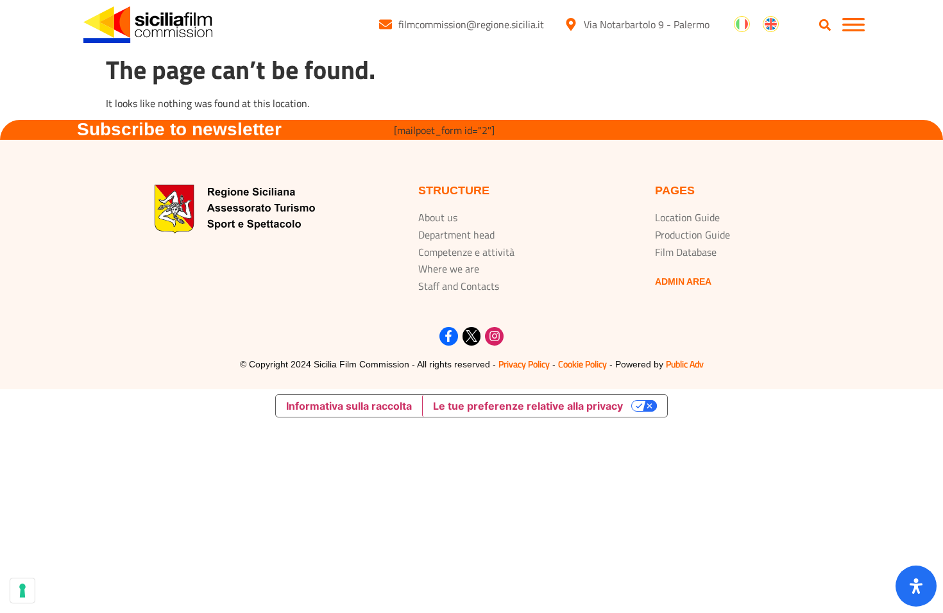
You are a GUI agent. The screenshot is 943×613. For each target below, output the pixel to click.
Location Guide (687, 217)
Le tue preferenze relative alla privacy (528, 405)
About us (437, 217)
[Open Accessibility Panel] (916, 586)
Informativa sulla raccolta (349, 405)
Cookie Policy (582, 364)
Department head (456, 234)
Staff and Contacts (458, 286)
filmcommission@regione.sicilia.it (471, 24)
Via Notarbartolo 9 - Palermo (646, 24)
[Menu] (853, 25)
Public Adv (685, 364)
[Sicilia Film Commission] (147, 24)
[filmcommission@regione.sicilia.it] (385, 24)
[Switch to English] (770, 24)
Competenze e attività (466, 252)
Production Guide (692, 234)
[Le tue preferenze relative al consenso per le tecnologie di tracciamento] (22, 590)
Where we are (448, 268)
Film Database (686, 252)
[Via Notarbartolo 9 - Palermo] (571, 24)
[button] (825, 25)
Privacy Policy (524, 364)
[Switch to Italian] (741, 24)
